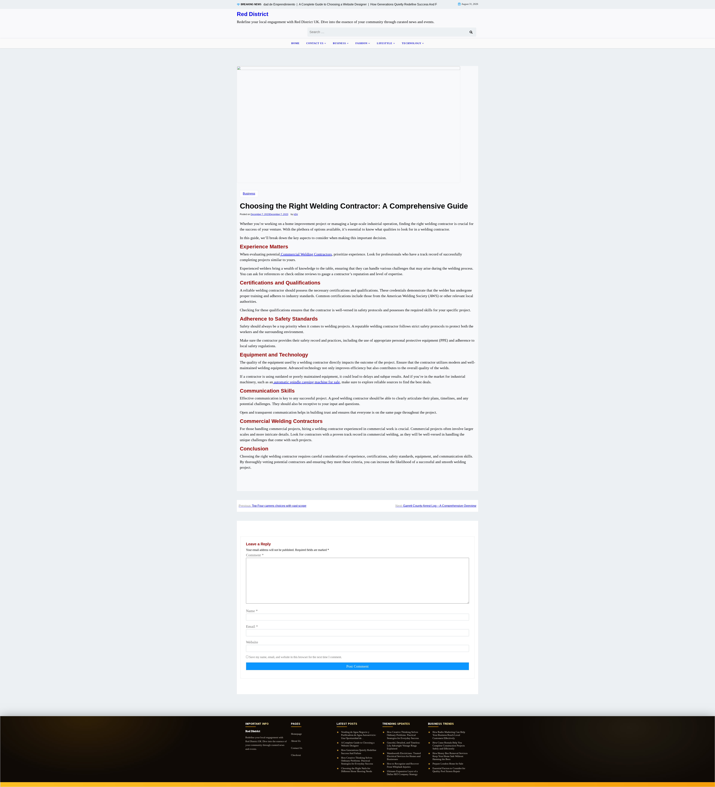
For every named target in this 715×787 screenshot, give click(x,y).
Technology (411, 43)
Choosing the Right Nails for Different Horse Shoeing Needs (356, 770)
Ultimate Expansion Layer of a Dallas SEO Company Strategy (402, 773)
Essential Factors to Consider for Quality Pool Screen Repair (449, 770)
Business (339, 43)
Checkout (296, 755)
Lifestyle (384, 43)
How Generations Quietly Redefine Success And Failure (358, 751)
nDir (296, 214)
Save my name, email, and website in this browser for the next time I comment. (295, 657)
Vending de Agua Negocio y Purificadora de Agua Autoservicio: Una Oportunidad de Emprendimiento (358, 735)
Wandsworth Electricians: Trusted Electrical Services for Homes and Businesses (404, 756)
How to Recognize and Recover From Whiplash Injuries (403, 765)
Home (295, 43)
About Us (296, 741)
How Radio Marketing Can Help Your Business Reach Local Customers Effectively (449, 735)
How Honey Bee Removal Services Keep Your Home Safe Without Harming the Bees (450, 756)
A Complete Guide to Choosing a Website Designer (357, 744)
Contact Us (314, 43)
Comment (255, 555)
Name (252, 611)
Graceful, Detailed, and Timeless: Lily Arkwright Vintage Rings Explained (403, 745)
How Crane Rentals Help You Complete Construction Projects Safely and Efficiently (449, 745)
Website (252, 642)
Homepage (296, 733)
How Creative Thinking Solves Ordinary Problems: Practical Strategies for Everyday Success (357, 760)
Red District (252, 14)
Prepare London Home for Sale (448, 763)
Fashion (361, 43)
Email (252, 626)
